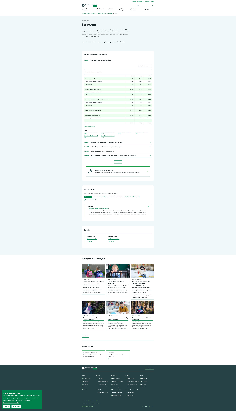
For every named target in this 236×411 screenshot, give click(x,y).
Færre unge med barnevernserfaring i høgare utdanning (118, 318)
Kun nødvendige (16, 406)
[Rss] (153, 406)
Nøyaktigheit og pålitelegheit (131, 196)
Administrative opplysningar (100, 196)
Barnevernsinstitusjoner (90, 352)
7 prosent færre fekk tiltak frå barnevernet (116, 282)
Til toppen (150, 368)
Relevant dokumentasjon (91, 199)
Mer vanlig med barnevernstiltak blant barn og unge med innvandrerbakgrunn (141, 283)
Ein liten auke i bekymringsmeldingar (93, 281)
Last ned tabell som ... (143, 66)
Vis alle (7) (85, 336)
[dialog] (22, 399)
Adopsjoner (111, 352)
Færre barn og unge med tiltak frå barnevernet (141, 318)
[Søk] (153, 5)
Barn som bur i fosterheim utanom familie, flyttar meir (92, 318)
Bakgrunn (112, 196)
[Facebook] (142, 406)
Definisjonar (88, 196)
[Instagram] (149, 406)
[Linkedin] (146, 406)
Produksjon (119, 196)
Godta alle (6, 406)
